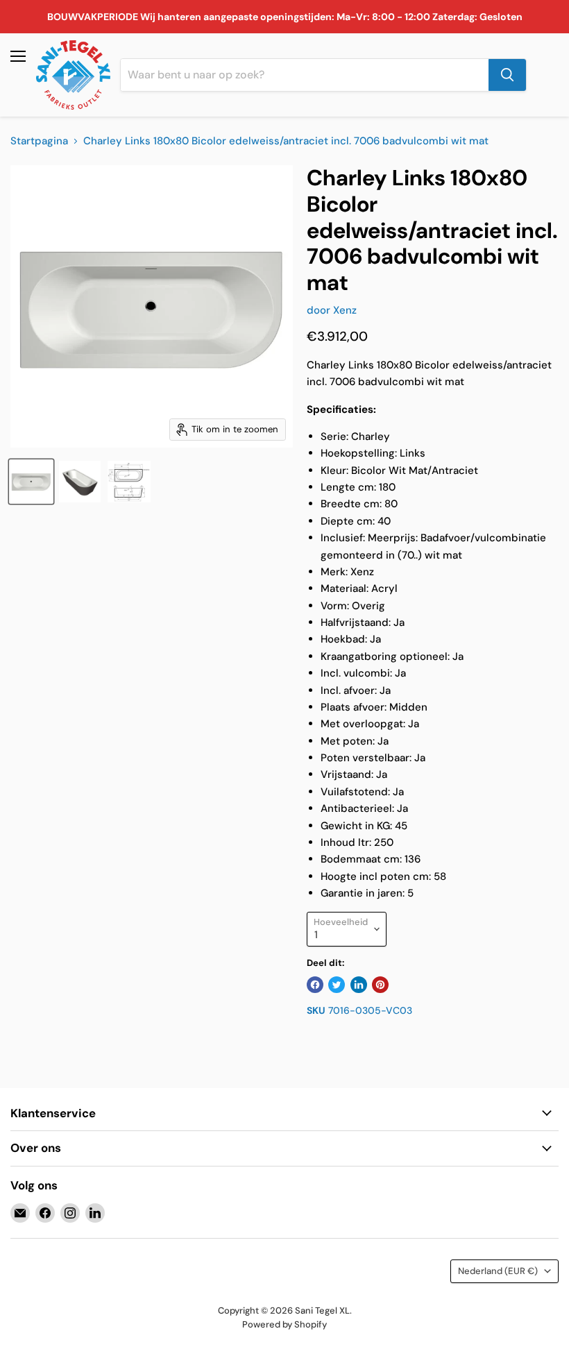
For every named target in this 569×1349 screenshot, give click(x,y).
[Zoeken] (507, 75)
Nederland (498, 1271)
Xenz (345, 310)
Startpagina (39, 141)
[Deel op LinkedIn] (358, 984)
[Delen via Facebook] (315, 984)
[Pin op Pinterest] (380, 984)
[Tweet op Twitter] (336, 984)
